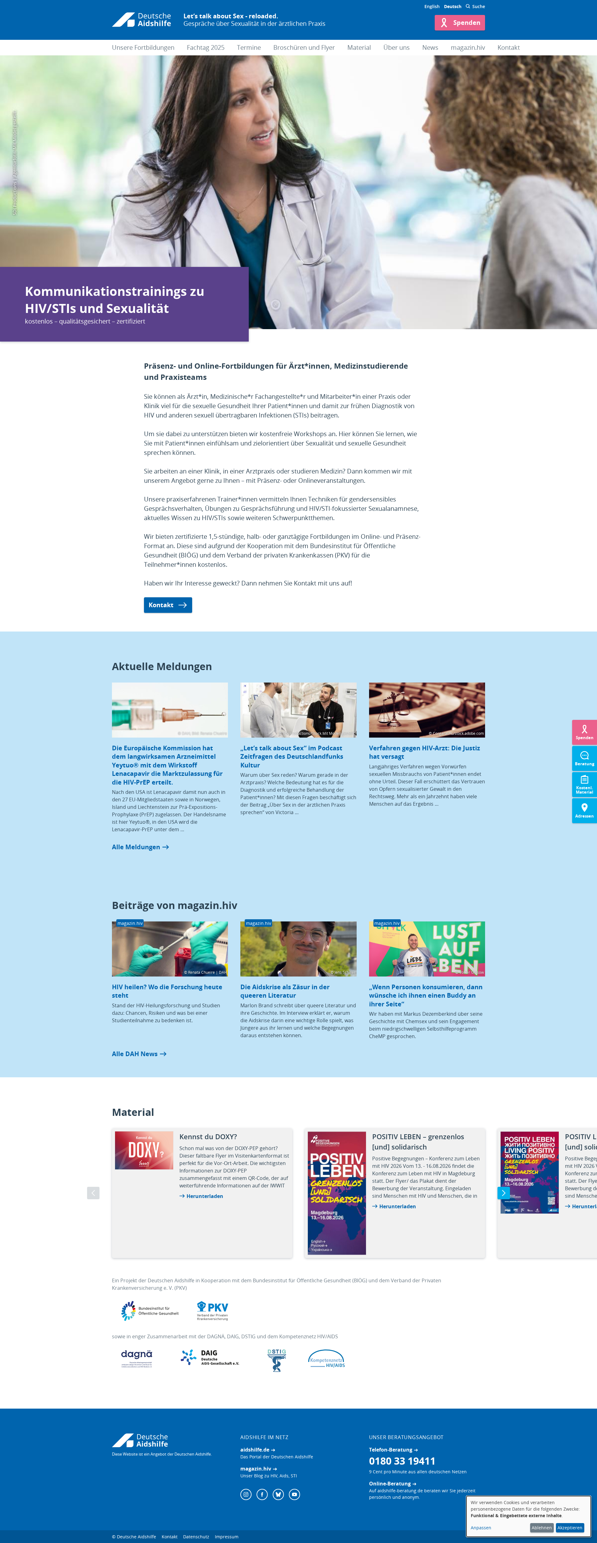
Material (359, 47)
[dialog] (528, 1516)
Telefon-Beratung (390, 1449)
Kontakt (508, 47)
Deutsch (452, 6)
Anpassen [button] (481, 1528)
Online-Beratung (390, 1483)
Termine (249, 47)
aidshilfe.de (254, 1449)
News (430, 47)
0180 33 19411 (402, 1460)
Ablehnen (542, 1528)
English (432, 6)
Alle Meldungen (136, 847)
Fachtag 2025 (205, 47)
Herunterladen (205, 1196)
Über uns (396, 47)
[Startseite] (141, 19)
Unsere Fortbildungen (143, 47)
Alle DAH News (135, 1054)
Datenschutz (196, 1537)
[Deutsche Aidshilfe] (170, 1440)
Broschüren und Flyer (304, 47)
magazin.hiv (468, 47)
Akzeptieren (570, 1528)
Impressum (226, 1537)
